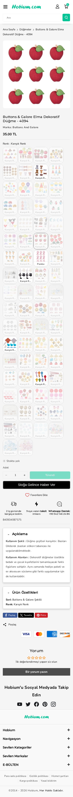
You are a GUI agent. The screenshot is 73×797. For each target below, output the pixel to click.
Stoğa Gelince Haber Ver (36, 485)
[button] (5, 7)
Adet (6, 467)
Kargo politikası (29, 781)
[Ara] (66, 17)
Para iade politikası (15, 776)
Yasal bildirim (48, 781)
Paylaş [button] (12, 624)
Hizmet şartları (60, 776)
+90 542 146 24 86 (59, 513)
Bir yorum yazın (36, 672)
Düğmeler (25, 29)
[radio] (10, 155)
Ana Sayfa (9, 29)
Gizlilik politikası (38, 776)
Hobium (33, 790)
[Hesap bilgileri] (57, 6)
